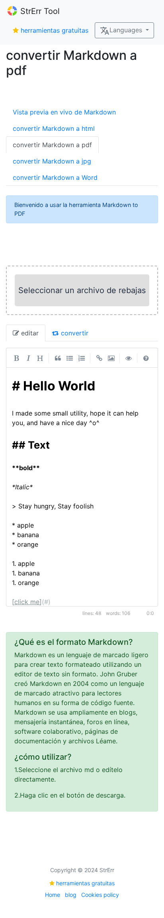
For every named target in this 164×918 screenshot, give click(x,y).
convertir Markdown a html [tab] (54, 128)
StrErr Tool (40, 11)
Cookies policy (100, 894)
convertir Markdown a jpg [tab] (52, 161)
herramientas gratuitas (54, 30)
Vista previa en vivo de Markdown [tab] (64, 112)
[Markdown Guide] (146, 358)
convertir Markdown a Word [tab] (55, 177)
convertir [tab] (73, 333)
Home (52, 894)
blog (70, 894)
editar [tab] (29, 333)
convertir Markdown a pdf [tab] (52, 145)
